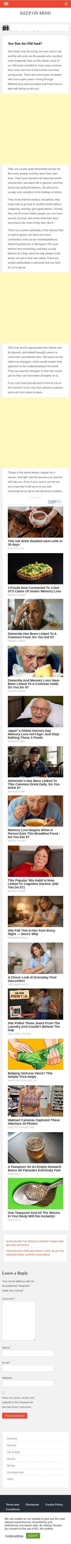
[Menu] (5, 3)
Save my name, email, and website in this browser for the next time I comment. (18, 1402)
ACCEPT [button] (33, 1535)
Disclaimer (32, 1504)
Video (10, 1479)
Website (7, 1378)
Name (6, 1347)
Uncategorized (15, 1472)
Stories (11, 1465)
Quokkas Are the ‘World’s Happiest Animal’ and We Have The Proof (35, 1243)
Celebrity (12, 1438)
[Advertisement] (35, 129)
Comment (9, 1298)
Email (6, 1362)
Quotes (11, 1459)
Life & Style (13, 1452)
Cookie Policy (54, 1504)
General (11, 1445)
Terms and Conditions (13, 1506)
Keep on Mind (35, 13)
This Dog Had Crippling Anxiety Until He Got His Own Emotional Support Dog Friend (35, 1252)
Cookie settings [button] (14, 1535)
